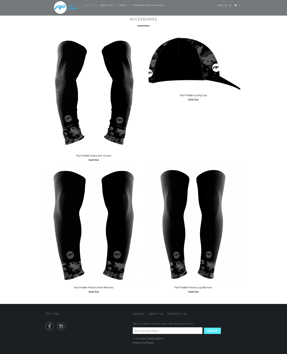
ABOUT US (107, 5)
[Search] (230, 5)
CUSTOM (90, 5)
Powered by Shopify (143, 342)
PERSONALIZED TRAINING (148, 5)
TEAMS (124, 5)
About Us (155, 314)
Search (138, 314)
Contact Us (176, 314)
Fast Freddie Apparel (152, 338)
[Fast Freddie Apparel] (63, 8)
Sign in (222, 5)
